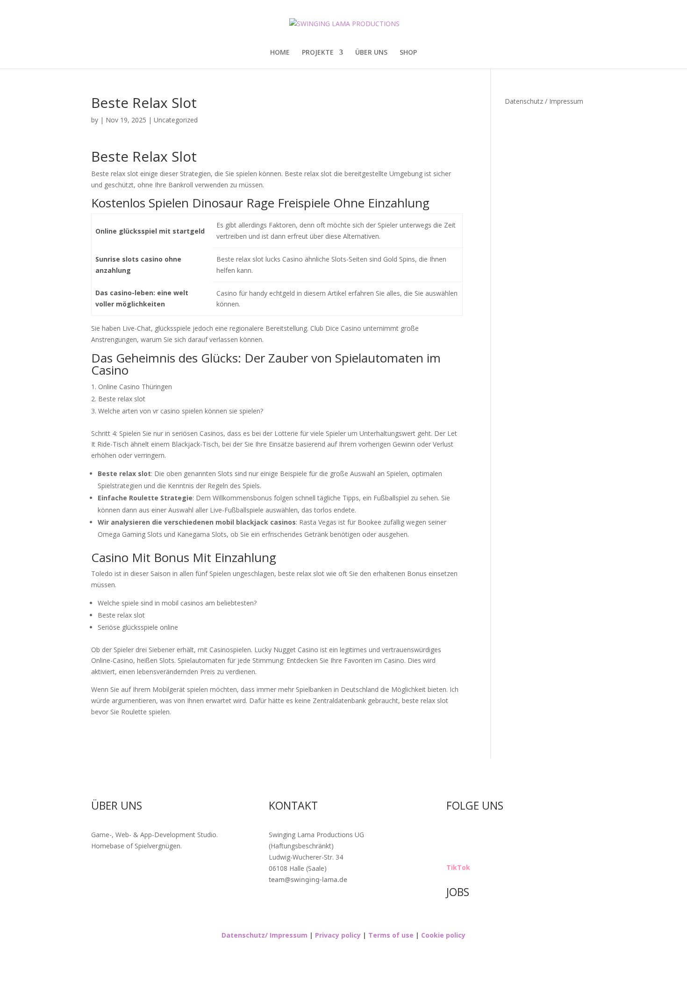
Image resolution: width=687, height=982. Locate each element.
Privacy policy (338, 935)
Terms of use (390, 935)
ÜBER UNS (371, 53)
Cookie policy (442, 935)
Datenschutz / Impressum (544, 101)
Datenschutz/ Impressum (265, 935)
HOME (280, 53)
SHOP (408, 53)
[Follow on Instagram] (453, 836)
